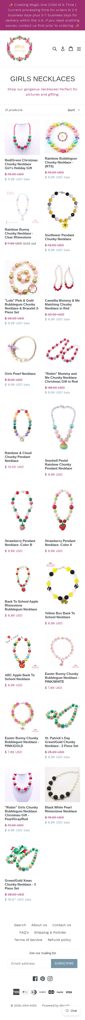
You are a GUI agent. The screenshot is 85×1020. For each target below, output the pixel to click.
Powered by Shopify (56, 1005)
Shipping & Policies (50, 932)
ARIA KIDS (29, 1005)
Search (20, 925)
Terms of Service (28, 940)
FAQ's (24, 932)
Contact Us (62, 925)
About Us (39, 925)
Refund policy (59, 940)
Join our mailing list (42, 953)
